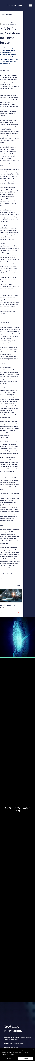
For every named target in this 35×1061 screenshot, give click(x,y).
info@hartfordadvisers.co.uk (13, 1043)
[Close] (33, 1051)
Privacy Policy (10, 1054)
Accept (26, 1058)
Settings (9, 1058)
